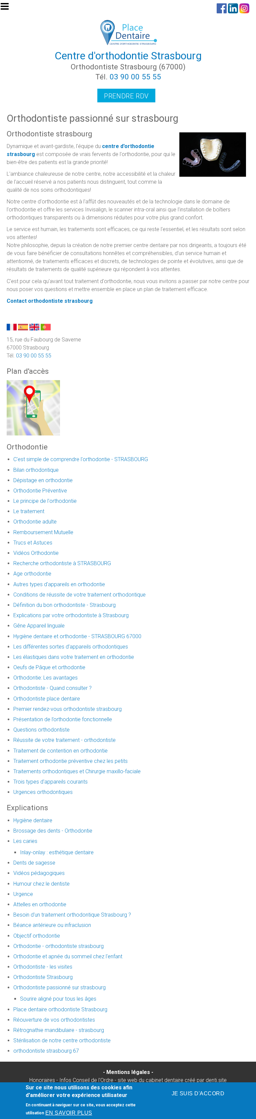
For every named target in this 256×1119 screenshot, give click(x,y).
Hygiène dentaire (32, 820)
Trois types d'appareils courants (50, 782)
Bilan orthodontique (36, 470)
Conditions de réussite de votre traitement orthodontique (79, 595)
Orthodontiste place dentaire (46, 699)
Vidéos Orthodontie (36, 553)
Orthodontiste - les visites (42, 967)
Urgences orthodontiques (43, 792)
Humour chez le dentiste (41, 884)
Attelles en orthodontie (39, 904)
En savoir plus (68, 1113)
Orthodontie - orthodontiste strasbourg (58, 946)
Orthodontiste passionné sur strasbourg (59, 987)
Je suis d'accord (198, 1093)
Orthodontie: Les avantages (45, 678)
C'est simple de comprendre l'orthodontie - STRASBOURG (80, 459)
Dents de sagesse (34, 863)
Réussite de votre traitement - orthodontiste (64, 740)
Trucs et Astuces (32, 542)
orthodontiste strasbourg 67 (46, 1051)
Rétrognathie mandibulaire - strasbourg (58, 1030)
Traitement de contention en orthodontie (60, 751)
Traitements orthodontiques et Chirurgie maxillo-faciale (77, 771)
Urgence (23, 894)
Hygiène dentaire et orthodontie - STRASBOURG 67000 (77, 636)
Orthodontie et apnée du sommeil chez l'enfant (67, 956)
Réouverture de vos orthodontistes (54, 1020)
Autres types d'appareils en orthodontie (59, 584)
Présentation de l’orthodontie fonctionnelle (62, 719)
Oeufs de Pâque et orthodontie (49, 667)
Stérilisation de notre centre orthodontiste (62, 1040)
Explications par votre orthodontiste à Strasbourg (71, 615)
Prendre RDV (126, 96)
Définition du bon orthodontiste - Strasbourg (64, 605)
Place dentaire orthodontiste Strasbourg (60, 1009)
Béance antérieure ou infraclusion (52, 925)
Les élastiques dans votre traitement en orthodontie (73, 657)
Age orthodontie (32, 574)
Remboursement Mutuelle (43, 532)
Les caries (25, 841)
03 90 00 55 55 (135, 76)
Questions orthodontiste (41, 730)
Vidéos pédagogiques (39, 873)
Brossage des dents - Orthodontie (52, 831)
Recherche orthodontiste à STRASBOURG (62, 563)
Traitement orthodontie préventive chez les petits (70, 761)
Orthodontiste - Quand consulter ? (52, 688)
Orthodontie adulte (35, 521)
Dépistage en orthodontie (43, 480)
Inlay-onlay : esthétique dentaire (57, 852)
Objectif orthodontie (36, 936)
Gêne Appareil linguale (39, 626)
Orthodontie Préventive (40, 490)
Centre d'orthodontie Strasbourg (128, 55)
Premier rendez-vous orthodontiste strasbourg (67, 709)
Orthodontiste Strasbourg (43, 977)
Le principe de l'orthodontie (45, 501)
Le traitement (28, 511)
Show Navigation (7, 8)
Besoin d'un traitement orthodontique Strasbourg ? (72, 915)
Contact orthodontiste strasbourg (50, 301)
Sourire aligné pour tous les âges (58, 999)
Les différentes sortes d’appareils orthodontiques (70, 647)
